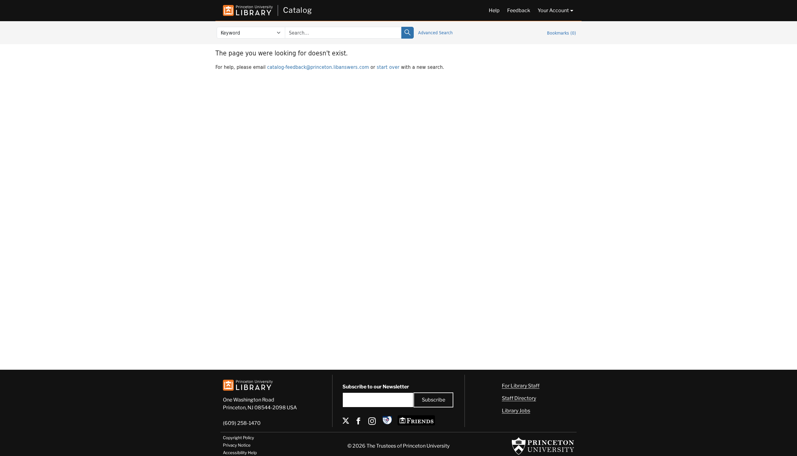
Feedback (518, 10)
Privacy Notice (237, 445)
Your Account (553, 10)
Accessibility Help (240, 452)
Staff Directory (519, 398)
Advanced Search (435, 32)
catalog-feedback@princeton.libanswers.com (318, 67)
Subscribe (433, 400)
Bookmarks (561, 33)
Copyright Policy (238, 437)
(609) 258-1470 (242, 423)
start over (388, 67)
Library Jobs (516, 411)
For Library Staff (521, 386)
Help (494, 10)
